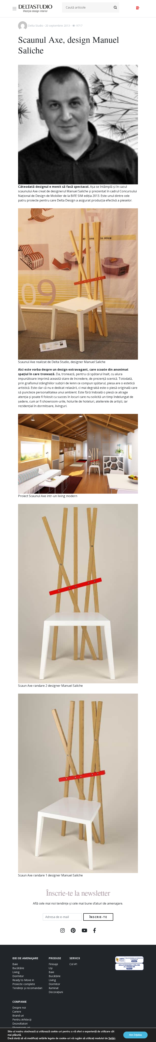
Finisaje (53, 964)
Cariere (16, 1011)
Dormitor (18, 976)
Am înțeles (135, 1035)
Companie (19, 1001)
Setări (111, 1038)
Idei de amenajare (25, 958)
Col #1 (73, 964)
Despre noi (19, 1007)
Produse (55, 958)
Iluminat (54, 988)
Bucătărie (18, 968)
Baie (15, 964)
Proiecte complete (23, 984)
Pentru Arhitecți (21, 1019)
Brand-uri (18, 1015)
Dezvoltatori (20, 1023)
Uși (51, 968)
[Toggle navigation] (15, 8)
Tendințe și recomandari (27, 988)
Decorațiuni (56, 992)
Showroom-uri (21, 1027)
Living (15, 972)
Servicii (74, 958)
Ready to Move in (23, 980)
